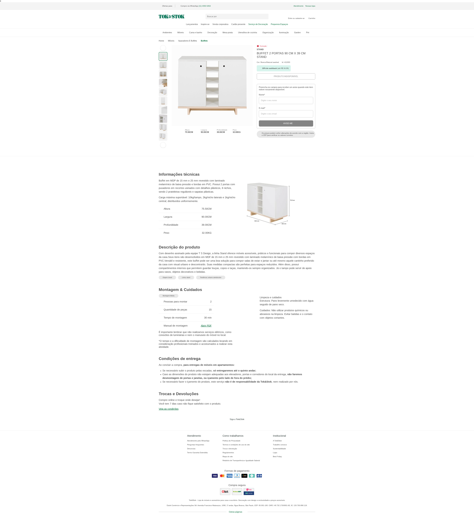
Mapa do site (228, 456)
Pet (307, 32)
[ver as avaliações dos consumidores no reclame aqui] (237, 491)
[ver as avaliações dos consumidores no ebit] (225, 491)
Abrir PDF (206, 325)
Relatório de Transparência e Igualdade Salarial (241, 460)
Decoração (212, 32)
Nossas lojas (310, 6)
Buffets (204, 41)
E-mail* (262, 108)
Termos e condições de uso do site (236, 445)
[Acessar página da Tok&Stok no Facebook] (227, 424)
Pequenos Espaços (279, 24)
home (161, 41)
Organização (268, 32)
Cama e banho (195, 32)
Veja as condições (168, 409)
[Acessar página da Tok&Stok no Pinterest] (240, 424)
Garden (297, 32)
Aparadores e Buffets (187, 41)
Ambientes (167, 32)
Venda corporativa (220, 24)
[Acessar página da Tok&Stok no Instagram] (234, 424)
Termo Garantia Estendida (197, 453)
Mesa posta (228, 32)
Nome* (262, 95)
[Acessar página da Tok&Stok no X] (247, 424)
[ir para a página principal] (171, 16)
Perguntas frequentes (195, 445)
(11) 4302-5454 (205, 6)
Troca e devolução (230, 449)
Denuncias (191, 449)
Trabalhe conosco (280, 445)
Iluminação (284, 32)
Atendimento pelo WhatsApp (198, 441)
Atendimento (298, 6)
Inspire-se (205, 24)
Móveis (180, 32)
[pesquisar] (265, 16)
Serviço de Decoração (258, 24)
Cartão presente (238, 24)
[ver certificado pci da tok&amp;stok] (249, 491)
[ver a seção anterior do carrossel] (163, 48)
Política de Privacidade (231, 441)
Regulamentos (228, 453)
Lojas (275, 453)
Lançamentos (192, 24)
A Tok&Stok (277, 441)
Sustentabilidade (279, 449)
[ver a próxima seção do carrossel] (163, 145)
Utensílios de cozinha (247, 32)
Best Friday (277, 456)
